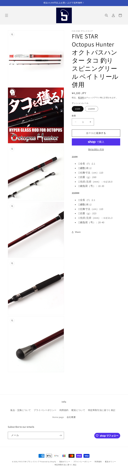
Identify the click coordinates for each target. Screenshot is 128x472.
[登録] (60, 435)
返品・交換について (20, 410)
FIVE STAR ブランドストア (29, 461)
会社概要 (71, 417)
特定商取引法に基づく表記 (101, 410)
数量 (74, 115)
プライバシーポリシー (45, 410)
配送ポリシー (110, 461)
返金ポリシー (64, 461)
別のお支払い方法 (96, 149)
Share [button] (78, 232)
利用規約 (64, 410)
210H (77, 108)
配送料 (81, 97)
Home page (58, 417)
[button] (6, 15)
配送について (78, 410)
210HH (91, 108)
